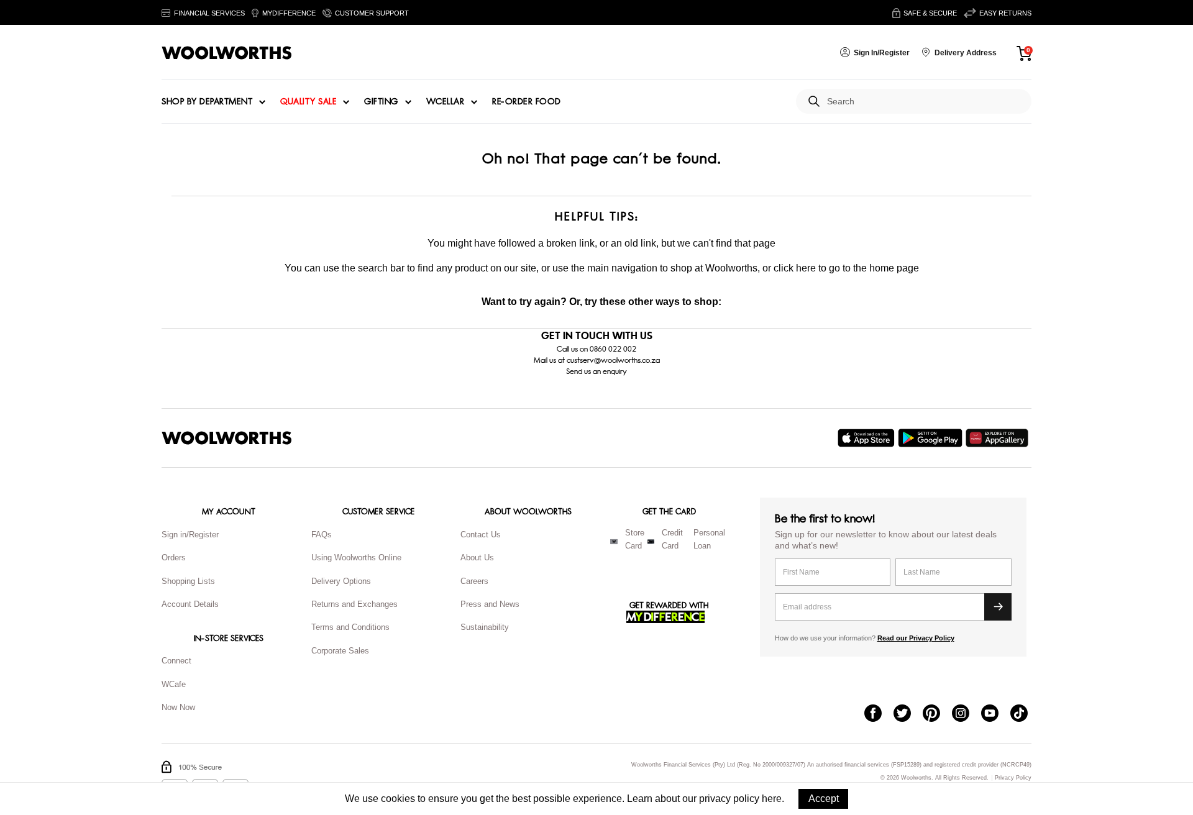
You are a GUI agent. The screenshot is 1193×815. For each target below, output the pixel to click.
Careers (474, 581)
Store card (634, 539)
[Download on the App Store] (868, 438)
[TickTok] (1025, 714)
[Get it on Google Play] (932, 438)
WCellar (445, 102)
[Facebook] (879, 714)
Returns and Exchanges (354, 604)
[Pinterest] (937, 714)
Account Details (190, 604)
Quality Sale (308, 102)
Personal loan (709, 539)
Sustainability (484, 627)
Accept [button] (823, 798)
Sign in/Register (190, 534)
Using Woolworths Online (356, 557)
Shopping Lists (188, 581)
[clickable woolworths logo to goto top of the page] (227, 438)
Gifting (381, 102)
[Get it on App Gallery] (998, 438)
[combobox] (924, 101)
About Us (477, 557)
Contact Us (480, 534)
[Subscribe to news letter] (998, 607)
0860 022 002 (613, 349)
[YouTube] (995, 714)
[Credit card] (650, 542)
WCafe (174, 684)
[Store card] (614, 542)
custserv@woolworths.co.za (613, 360)
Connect (176, 660)
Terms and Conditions (350, 627)
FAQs (321, 534)
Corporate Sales (340, 650)
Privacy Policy (1013, 778)
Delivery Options (341, 581)
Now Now (178, 707)
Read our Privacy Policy (915, 638)
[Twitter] (908, 714)
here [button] (772, 798)
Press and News (489, 604)
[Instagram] (966, 714)
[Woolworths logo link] (227, 53)
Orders (174, 557)
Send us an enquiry (596, 371)
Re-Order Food (526, 102)
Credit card (672, 539)
